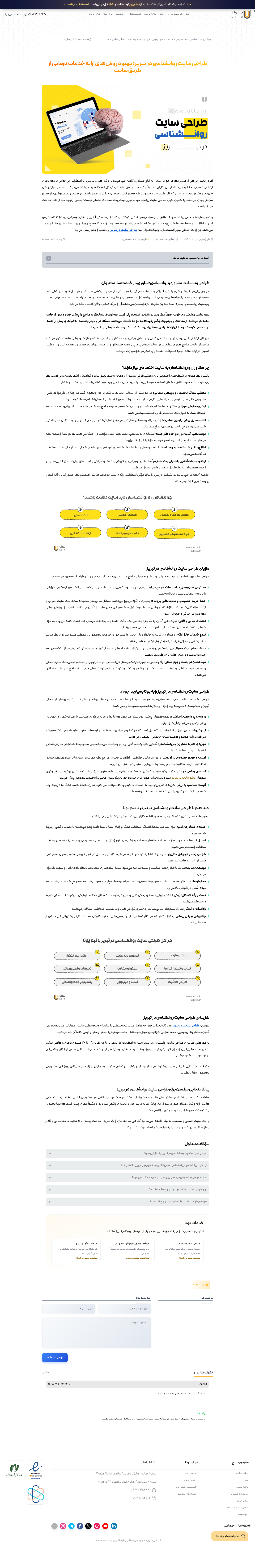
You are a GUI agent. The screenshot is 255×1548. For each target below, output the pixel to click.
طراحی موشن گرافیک (237, 1508)
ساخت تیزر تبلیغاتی (239, 1494)
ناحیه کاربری (14, 14)
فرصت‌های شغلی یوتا (186, 1487)
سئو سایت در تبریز (183, 778)
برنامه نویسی (150, 14)
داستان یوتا (190, 1473)
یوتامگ (119, 14)
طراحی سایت (190, 39)
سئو (162, 14)
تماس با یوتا (94, 14)
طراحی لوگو (242, 1501)
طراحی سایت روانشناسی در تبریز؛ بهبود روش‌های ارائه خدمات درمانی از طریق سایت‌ (144, 39)
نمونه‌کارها (242, 1515)
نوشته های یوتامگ (187, 1494)
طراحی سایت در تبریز (123, 230)
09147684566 (142, 1498)
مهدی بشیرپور (129, 239)
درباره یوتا (107, 14)
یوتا (187, 14)
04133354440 (141, 1490)
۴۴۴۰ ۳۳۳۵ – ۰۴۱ (37, 14)
